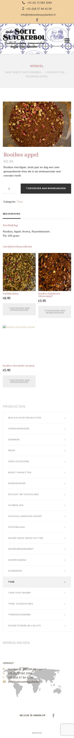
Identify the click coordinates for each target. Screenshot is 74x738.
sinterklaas (16, 527)
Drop (11, 450)
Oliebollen (15, 505)
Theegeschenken (19, 614)
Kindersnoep (17, 483)
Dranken (14, 439)
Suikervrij (15, 571)
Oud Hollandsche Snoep (25, 516)
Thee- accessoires (20, 604)
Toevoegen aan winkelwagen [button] (19, 309)
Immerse (37, 733)
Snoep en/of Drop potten (25, 538)
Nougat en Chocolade (23, 494)
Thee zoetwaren (19, 593)
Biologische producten (24, 418)
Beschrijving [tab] (11, 214)
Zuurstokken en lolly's (24, 625)
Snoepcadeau (17, 560)
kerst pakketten (19, 472)
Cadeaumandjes (19, 428)
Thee (20, 201)
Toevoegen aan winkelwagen (46, 188)
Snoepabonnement (21, 549)
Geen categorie (18, 461)
